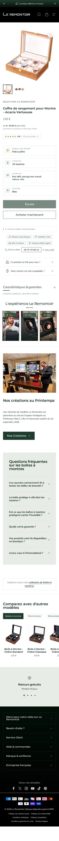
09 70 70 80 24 (31, 249)
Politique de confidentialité (41, 814)
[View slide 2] (27, 695)
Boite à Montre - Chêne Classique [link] (36, 650)
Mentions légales (42, 821)
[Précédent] (4, 3)
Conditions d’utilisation (21, 817)
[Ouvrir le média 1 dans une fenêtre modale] (51, 35)
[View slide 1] (24, 695)
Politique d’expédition (38, 817)
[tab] (13, 616)
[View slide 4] (35, 695)
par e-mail (49, 249)
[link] (13, 634)
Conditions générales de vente (22, 821)
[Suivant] (54, 3)
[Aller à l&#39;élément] (7, 89)
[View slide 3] (31, 695)
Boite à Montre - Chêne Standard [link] (13, 650)
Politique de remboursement (18, 814)
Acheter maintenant (29, 214)
